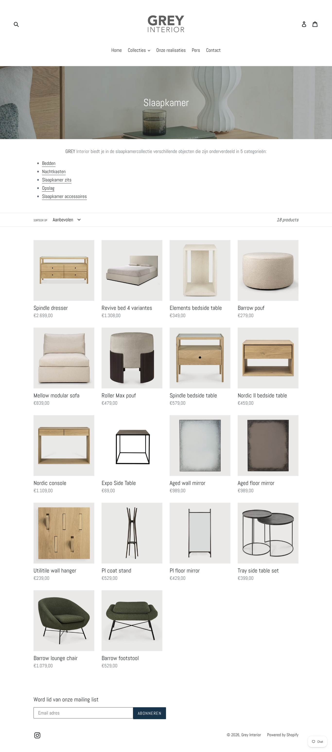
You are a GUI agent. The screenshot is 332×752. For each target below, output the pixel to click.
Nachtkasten (54, 171)
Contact (213, 50)
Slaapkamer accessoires (64, 196)
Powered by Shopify (282, 734)
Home (116, 50)
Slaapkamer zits (56, 180)
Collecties (137, 50)
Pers (196, 50)
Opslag (48, 188)
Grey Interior (251, 734)
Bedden (48, 163)
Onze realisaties (171, 50)
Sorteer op (40, 220)
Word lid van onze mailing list (66, 699)
